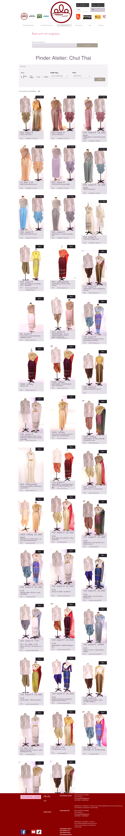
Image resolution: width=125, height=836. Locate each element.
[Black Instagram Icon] (28, 832)
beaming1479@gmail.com (83, 798)
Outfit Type (54, 72)
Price (74, 72)
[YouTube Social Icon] (33, 832)
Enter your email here (38, 42)
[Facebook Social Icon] (23, 832)
